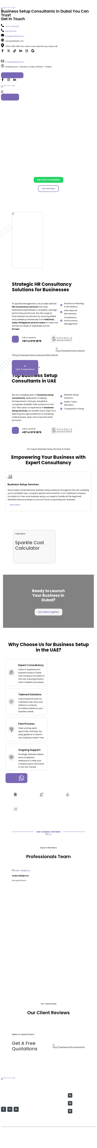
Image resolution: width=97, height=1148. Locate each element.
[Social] (2, 51)
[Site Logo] (48, 8)
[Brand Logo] (48, 834)
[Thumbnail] (21, 870)
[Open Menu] (2, 92)
